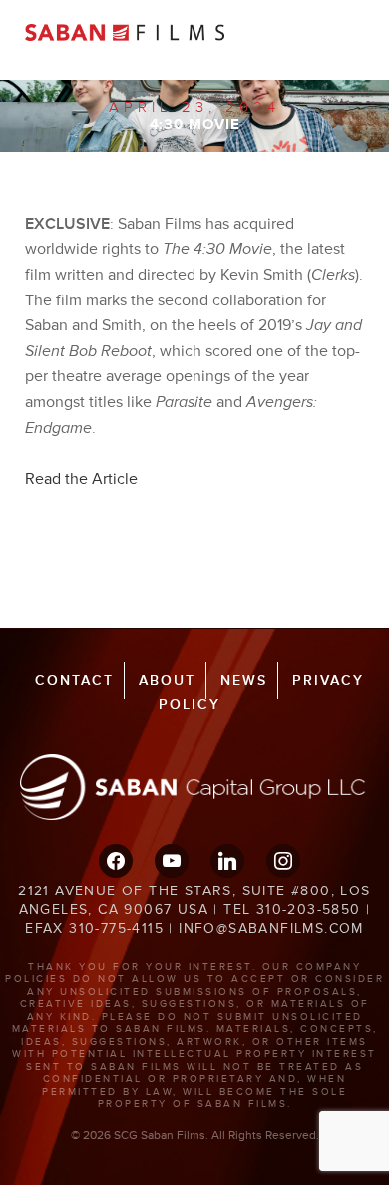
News (243, 680)
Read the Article (81, 479)
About (167, 680)
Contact (74, 680)
